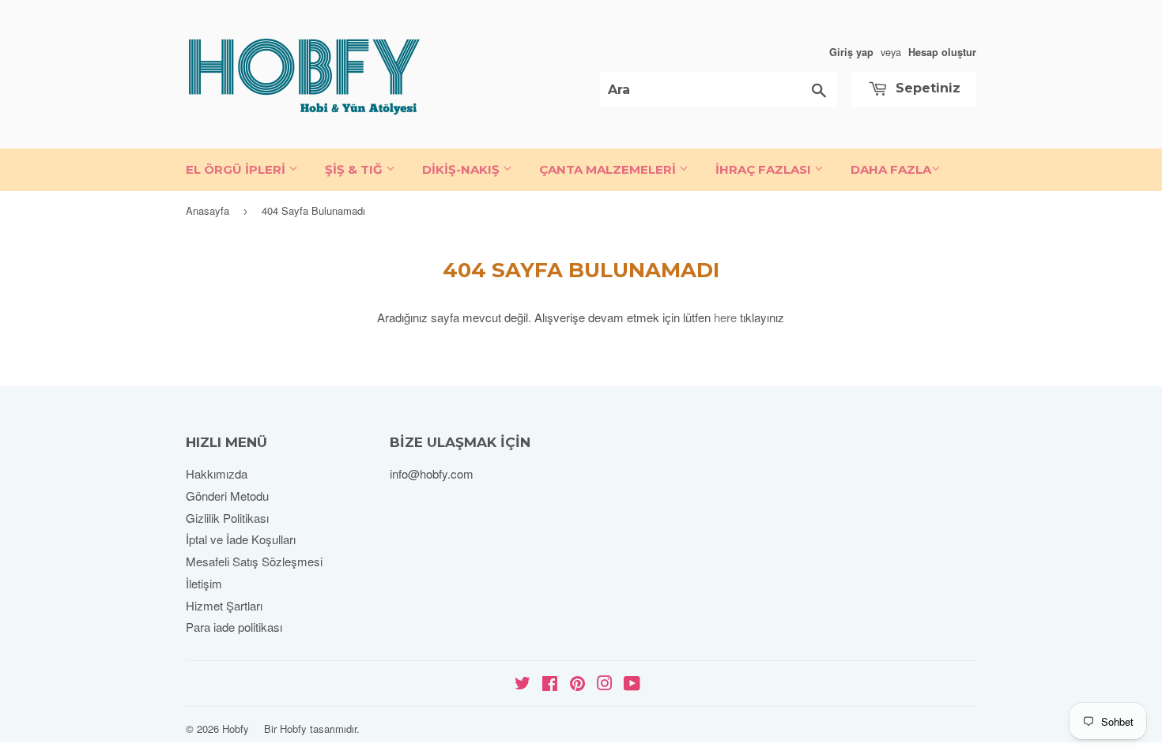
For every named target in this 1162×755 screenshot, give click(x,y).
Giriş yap (851, 52)
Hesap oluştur (942, 52)
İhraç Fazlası (764, 169)
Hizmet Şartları (224, 605)
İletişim (204, 583)
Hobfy (235, 728)
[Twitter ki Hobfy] (522, 684)
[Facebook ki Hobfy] (549, 684)
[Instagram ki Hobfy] (605, 684)
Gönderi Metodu (227, 495)
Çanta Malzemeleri (609, 169)
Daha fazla (891, 169)
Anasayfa (207, 210)
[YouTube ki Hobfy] (632, 684)
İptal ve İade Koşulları (241, 539)
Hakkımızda (216, 473)
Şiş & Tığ (355, 169)
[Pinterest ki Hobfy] (577, 684)
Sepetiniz (926, 88)
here (725, 317)
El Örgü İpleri (237, 169)
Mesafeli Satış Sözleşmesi (254, 561)
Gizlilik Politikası (227, 517)
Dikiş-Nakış (462, 169)
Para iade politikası (234, 626)
